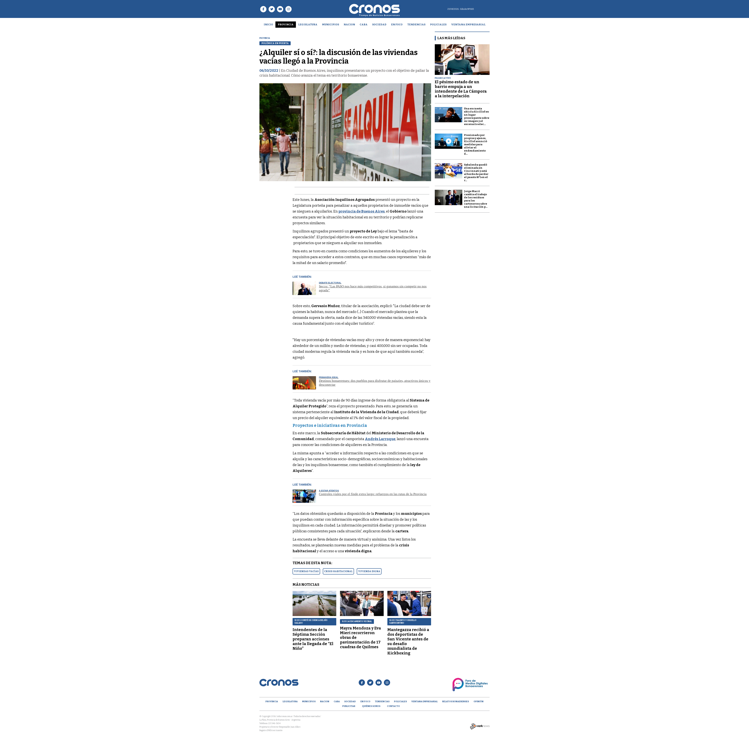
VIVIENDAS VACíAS (306, 571)
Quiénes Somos (371, 706)
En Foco (397, 24)
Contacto (393, 706)
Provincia (286, 24)
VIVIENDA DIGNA (369, 571)
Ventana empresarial (468, 24)
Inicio (268, 24)
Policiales (438, 24)
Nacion (349, 24)
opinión (479, 701)
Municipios (330, 24)
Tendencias (416, 24)
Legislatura (307, 24)
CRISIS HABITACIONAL (338, 571)
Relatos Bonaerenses (455, 701)
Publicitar (348, 706)
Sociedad (379, 24)
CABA (363, 24)
